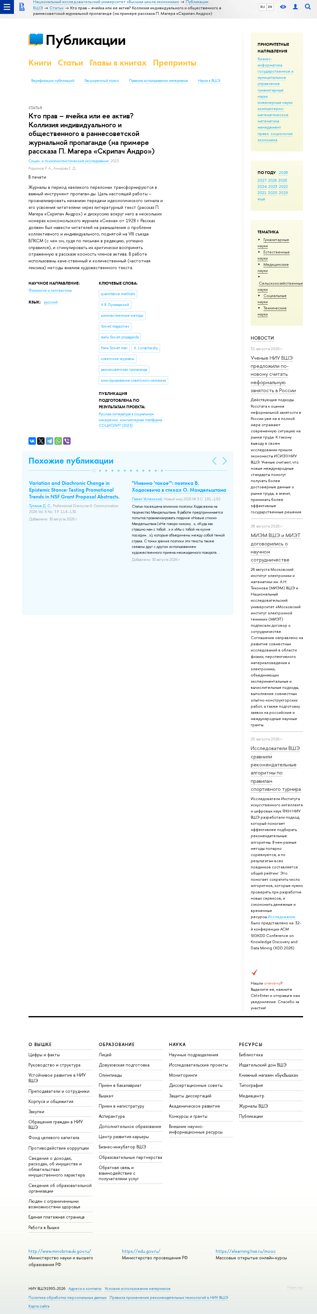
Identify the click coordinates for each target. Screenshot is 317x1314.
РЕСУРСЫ (251, 1044)
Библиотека (251, 1055)
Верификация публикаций (52, 80)
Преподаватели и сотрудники (58, 1091)
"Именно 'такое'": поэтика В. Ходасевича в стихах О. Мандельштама (179, 486)
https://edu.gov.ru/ (141, 1251)
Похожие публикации (71, 460)
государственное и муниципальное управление (275, 77)
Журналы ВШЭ (253, 1106)
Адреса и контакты (85, 1288)
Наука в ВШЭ (209, 80)
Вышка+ (106, 1096)
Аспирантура (112, 1116)
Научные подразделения (193, 1055)
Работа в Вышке (43, 1227)
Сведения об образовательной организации (60, 1188)
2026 (272, 180)
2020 (272, 192)
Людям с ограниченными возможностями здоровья (54, 1204)
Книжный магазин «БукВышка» (268, 1075)
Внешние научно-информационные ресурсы (196, 1129)
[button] (94, 471)
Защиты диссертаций (190, 1096)
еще (261, 198)
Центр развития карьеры (124, 1136)
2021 (262, 192)
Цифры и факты (44, 1055)
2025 (282, 180)
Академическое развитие (194, 1106)
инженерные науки (275, 102)
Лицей (105, 1055)
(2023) (130, 420)
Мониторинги (183, 1075)
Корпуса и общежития (50, 1101)
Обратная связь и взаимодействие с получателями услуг (119, 1172)
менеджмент (269, 127)
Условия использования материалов (138, 1288)
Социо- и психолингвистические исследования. (69, 161)
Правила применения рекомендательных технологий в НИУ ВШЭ (169, 1297)
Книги (40, 62)
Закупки (36, 1111)
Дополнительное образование (130, 1126)
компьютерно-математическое (273, 111)
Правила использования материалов (158, 80)
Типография (251, 1085)
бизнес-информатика (270, 62)
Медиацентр (251, 1096)
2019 (283, 192)
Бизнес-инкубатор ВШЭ (122, 1147)
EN (270, 7)
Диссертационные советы (196, 1085)
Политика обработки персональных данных (67, 1297)
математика (268, 121)
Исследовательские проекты (198, 1065)
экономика (267, 139)
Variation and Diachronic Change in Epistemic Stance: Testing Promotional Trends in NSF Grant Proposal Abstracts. (74, 490)
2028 (283, 172)
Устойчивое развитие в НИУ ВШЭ (57, 1077)
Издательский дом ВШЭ (263, 1065)
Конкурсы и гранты (188, 1116)
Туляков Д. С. (40, 505)
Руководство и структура (54, 1065)
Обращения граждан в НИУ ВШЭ (55, 1124)
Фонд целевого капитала (53, 1137)
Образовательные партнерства (130, 1157)
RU (262, 7)
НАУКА (177, 1044)
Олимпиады (110, 1075)
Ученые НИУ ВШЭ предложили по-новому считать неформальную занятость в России (273, 374)
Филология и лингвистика (50, 290)
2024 (262, 186)
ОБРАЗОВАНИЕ (117, 1044)
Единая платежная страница (56, 1217)
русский (51, 302)
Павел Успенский (147, 499)
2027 (262, 180)
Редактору (295, 1287)
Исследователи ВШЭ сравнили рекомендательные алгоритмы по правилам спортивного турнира (276, 768)
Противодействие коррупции (58, 1148)
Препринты (174, 62)
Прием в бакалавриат (120, 1085)
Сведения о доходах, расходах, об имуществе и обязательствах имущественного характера (56, 1166)
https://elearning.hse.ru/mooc (246, 1251)
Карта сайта (38, 1306)
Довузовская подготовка (124, 1065)
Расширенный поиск (102, 80)
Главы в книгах (118, 62)
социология (282, 133)
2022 (283, 186)
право (263, 133)
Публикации (86, 39)
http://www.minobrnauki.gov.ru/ (59, 1251)
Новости (262, 338)
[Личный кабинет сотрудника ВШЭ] (295, 7)
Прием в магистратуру (121, 1106)
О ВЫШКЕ (40, 1044)
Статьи (70, 62)
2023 (272, 186)
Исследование (281, 916)
